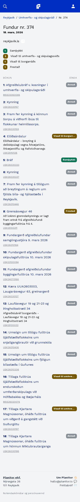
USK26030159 (11, 129)
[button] (5, 6)
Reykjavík (9, 17)
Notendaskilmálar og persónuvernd (23, 493)
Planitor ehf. (12, 477)
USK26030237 (11, 177)
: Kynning (11, 102)
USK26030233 (11, 165)
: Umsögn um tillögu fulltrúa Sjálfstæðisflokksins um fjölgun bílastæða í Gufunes (26, 359)
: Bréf (8, 160)
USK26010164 (10, 245)
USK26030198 (11, 451)
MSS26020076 (11, 401)
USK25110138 (10, 153)
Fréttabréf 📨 (68, 485)
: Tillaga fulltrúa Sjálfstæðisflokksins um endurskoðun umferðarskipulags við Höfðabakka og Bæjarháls (22, 387)
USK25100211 (10, 228)
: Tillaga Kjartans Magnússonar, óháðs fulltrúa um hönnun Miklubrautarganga (27, 441)
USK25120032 (10, 325)
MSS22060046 (11, 95)
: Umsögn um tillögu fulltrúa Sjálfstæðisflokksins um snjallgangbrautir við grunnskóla (27, 337)
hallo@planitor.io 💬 (63, 481)
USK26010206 (11, 369)
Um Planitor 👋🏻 (66, 477)
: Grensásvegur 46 (17, 211)
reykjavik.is (11, 41)
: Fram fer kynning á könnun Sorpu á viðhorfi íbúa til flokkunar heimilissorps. (25, 119)
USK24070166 (11, 279)
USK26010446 (11, 204)
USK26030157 (11, 107)
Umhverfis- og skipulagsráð (36, 17)
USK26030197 (11, 429)
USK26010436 (11, 347)
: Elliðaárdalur (14, 136)
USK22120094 (11, 262)
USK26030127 (11, 296)
